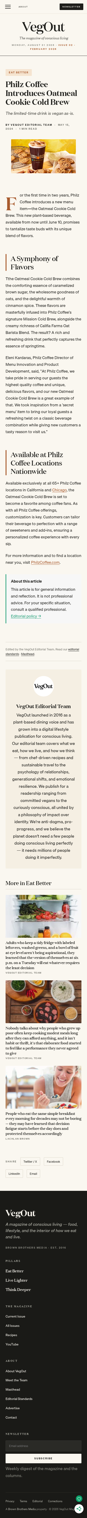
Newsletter (71, 6)
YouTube (12, 1344)
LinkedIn (14, 1173)
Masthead (27, 654)
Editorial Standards (19, 1398)
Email (33, 1173)
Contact (11, 1417)
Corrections (55, 1501)
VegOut (43, 25)
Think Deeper (18, 1289)
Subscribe (43, 1458)
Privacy (10, 1501)
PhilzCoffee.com (45, 562)
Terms (23, 1501)
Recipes (11, 1335)
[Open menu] (8, 6)
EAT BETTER (19, 72)
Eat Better (15, 1270)
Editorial (37, 1501)
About (23, 6)
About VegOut (16, 1371)
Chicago (59, 490)
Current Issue (15, 1316)
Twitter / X (30, 1161)
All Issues (12, 1325)
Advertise (13, 1408)
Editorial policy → (26, 616)
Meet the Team (16, 1380)
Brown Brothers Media (22, 1509)
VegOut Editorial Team (43, 706)
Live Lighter (17, 1280)
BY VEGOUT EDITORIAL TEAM (29, 125)
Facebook (53, 1161)
